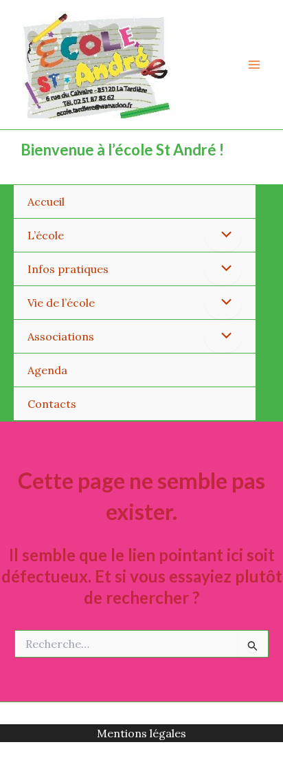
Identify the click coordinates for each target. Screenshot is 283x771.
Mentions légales (141, 733)
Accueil (46, 201)
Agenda (47, 370)
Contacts (51, 404)
